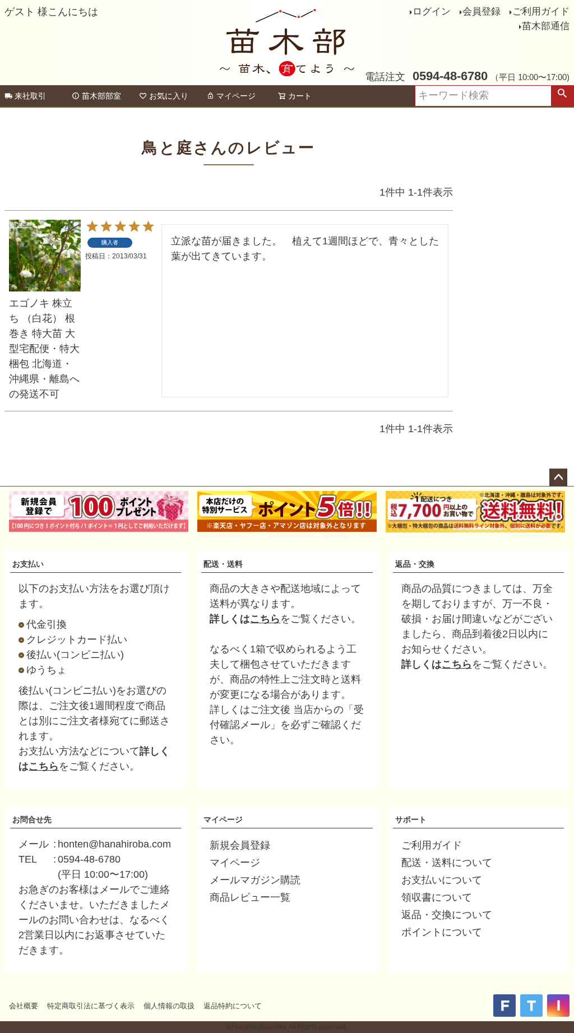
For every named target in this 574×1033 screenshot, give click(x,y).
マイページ (236, 95)
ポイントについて (441, 932)
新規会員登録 (240, 845)
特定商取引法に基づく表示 (91, 1006)
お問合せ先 (32, 819)
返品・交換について (446, 914)
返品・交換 (414, 563)
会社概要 (23, 1006)
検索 (562, 96)
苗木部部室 (101, 95)
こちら (44, 766)
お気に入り (168, 95)
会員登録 (481, 11)
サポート (411, 819)
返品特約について (232, 1006)
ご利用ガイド (541, 11)
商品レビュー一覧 (250, 897)
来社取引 (30, 95)
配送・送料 (223, 563)
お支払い (28, 563)
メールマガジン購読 (255, 880)
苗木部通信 (546, 26)
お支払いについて (441, 880)
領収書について (436, 897)
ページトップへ (558, 478)
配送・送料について (446, 862)
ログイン (432, 11)
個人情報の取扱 (169, 1006)
